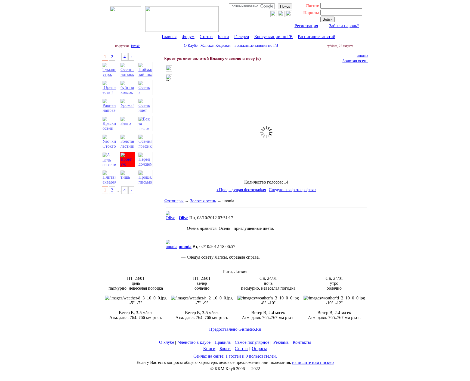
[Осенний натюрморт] (127, 69)
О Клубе (190, 46)
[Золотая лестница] (127, 141)
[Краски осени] (109, 123)
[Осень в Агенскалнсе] (145, 87)
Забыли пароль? (344, 25)
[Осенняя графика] (145, 141)
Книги (209, 348)
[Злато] (127, 123)
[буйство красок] (127, 87)
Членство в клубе (194, 342)
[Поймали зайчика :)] (145, 69)
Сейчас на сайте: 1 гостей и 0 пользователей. (235, 356)
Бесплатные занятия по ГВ (256, 46)
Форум (188, 36)
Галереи (241, 36)
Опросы (259, 348)
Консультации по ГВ (273, 36)
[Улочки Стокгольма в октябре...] (109, 141)
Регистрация (306, 25)
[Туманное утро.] (109, 69)
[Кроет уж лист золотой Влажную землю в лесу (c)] (127, 159)
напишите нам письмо (313, 362)
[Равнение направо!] (109, 105)
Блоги (223, 36)
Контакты (302, 342)
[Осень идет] (145, 105)
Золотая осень (355, 60)
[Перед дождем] (145, 159)
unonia (362, 55)
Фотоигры (174, 201)
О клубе (166, 342)
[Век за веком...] (145, 123)
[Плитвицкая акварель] (109, 177)
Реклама (281, 342)
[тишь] (127, 177)
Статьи (206, 36)
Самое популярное (252, 342)
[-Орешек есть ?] (109, 87)
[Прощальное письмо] (145, 177)
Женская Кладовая (215, 46)
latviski (135, 46)
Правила (223, 342)
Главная (169, 36)
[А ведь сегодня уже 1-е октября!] (109, 159)
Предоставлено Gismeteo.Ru (235, 329)
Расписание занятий (316, 36)
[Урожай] (127, 105)
